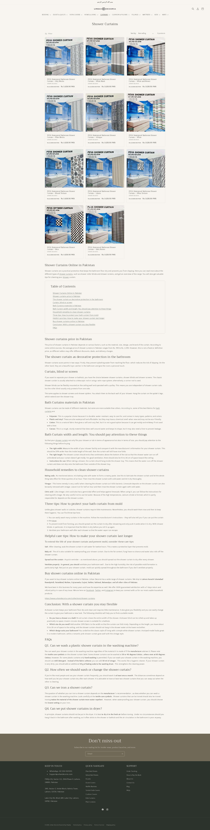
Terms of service (99, 825)
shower (66, 277)
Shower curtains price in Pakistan (66, 296)
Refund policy (77, 825)
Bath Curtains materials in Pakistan (67, 306)
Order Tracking (132, 771)
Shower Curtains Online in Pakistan (67, 293)
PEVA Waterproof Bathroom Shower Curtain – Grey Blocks (61, 80)
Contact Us (130, 783)
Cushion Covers (91, 794)
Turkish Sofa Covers (93, 790)
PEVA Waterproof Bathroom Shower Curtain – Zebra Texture (143, 192)
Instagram (109, 590)
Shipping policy (111, 825)
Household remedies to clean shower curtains (71, 312)
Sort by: (133, 33)
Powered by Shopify (65, 825)
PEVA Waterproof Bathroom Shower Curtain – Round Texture (61, 192)
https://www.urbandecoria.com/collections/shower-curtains (70, 598)
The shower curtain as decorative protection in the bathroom (78, 299)
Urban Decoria (54, 825)
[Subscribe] (122, 753)
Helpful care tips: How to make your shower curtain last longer (78, 318)
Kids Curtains (90, 798)
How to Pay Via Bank (134, 775)
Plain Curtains (90, 802)
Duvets (88, 779)
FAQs (55, 328)
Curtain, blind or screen (62, 303)
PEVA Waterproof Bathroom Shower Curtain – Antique (102, 136)
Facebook (90, 590)
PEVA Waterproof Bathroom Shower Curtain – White (143, 136)
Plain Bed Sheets (91, 771)
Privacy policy (88, 825)
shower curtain (61, 440)
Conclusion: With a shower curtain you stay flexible (74, 325)
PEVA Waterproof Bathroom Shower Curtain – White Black (102, 80)
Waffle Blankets (91, 786)
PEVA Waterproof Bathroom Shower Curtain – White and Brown (143, 80)
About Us (130, 779)
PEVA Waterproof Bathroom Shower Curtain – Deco (61, 248)
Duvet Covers (90, 783)
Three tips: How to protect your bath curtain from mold (75, 315)
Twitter (98, 590)
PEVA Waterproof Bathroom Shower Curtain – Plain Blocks (61, 136)
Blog (128, 786)
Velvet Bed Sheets (92, 775)
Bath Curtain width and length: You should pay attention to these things (82, 309)
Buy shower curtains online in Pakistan (69, 321)
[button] (46, 14)
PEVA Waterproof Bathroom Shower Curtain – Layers (102, 192)
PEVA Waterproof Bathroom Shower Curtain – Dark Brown (102, 248)
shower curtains (66, 274)
